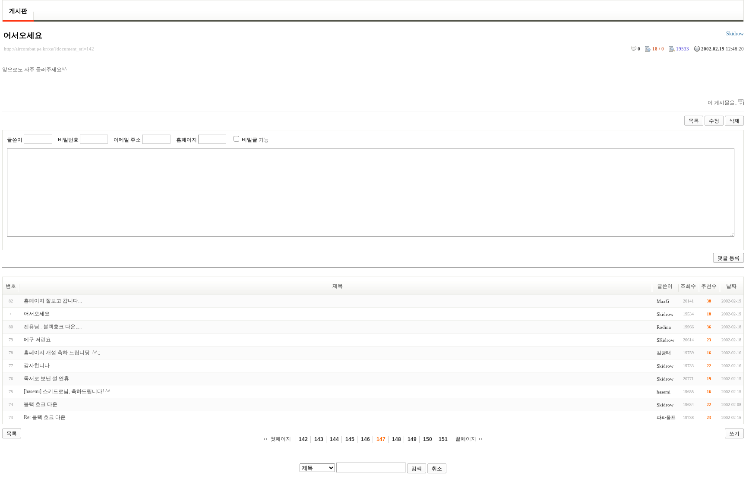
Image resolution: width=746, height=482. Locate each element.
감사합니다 (37, 365)
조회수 (688, 286)
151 (443, 439)
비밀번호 (68, 140)
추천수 (709, 286)
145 (349, 439)
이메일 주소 (127, 140)
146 (365, 439)
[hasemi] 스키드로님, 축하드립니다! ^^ (67, 391)
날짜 (731, 286)
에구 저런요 (37, 340)
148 (396, 439)
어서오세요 (22, 35)
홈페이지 (186, 140)
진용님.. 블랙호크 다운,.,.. (53, 327)
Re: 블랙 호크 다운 (45, 417)
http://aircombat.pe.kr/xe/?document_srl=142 (49, 48)
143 (318, 439)
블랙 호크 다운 (40, 404)
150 (427, 439)
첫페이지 (280, 439)
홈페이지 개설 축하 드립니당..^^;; (62, 353)
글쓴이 (14, 140)
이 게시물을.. (722, 103)
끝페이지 (465, 439)
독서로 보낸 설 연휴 (46, 378)
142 (303, 439)
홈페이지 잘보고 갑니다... (53, 301)
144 (334, 439)
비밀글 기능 (255, 140)
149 (412, 439)
